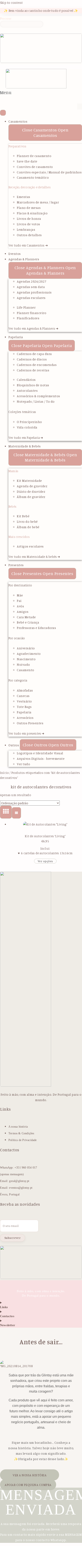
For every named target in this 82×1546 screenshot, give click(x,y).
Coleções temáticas (22, 412)
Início (4, 773)
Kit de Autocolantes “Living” (45, 836)
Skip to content (11, 3)
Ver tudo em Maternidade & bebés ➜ (34, 557)
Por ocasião (16, 638)
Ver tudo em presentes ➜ (26, 733)
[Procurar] (2, 31)
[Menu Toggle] (3, 113)
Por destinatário (20, 585)
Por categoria (17, 680)
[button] (5, 94)
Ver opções (45, 861)
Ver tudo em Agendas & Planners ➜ (33, 328)
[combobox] (21, 24)
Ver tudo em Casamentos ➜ (28, 245)
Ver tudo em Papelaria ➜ (25, 438)
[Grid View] (6, 812)
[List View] (16, 813)
